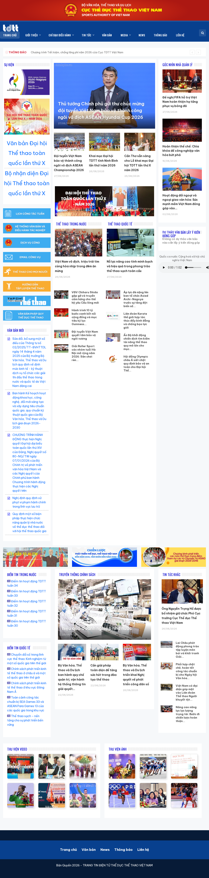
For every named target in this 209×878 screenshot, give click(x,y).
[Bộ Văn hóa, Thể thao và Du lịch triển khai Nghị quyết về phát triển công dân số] (137, 652)
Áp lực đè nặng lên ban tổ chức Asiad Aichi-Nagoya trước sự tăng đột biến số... (135, 299)
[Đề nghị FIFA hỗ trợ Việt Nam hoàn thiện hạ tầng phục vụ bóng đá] (182, 69)
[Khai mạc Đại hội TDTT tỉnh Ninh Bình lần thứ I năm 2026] (104, 142)
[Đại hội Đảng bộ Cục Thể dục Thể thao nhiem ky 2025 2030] (20, 756)
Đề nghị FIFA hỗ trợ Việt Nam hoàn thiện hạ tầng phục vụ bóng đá (180, 102)
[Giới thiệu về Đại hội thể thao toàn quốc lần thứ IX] (83, 785)
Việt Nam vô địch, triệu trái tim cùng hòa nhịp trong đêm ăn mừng (77, 266)
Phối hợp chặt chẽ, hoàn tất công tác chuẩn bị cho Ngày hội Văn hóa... (186, 671)
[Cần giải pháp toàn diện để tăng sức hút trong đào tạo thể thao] (104, 652)
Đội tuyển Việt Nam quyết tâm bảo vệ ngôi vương (85, 335)
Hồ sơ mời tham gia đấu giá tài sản (29, 52)
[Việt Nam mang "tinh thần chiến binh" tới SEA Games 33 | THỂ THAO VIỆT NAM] (51, 785)
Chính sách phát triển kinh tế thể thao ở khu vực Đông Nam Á (26, 687)
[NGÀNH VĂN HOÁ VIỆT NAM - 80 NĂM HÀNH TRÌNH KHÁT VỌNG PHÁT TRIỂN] (83, 756)
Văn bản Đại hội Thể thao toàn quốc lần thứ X (27, 153)
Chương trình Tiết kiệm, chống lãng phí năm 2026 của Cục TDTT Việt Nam (77, 52)
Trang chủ (68, 850)
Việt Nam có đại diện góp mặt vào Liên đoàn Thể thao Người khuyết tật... (187, 692)
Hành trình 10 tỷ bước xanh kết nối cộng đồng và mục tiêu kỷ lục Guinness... (84, 317)
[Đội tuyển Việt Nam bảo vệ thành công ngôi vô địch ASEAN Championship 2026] (69, 142)
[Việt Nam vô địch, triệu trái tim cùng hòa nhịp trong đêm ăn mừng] (78, 242)
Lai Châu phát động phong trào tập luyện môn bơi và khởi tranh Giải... (187, 649)
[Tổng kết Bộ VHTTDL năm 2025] (20, 785)
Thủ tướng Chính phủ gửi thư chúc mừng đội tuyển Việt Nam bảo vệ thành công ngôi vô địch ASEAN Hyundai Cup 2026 (101, 110)
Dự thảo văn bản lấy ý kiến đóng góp (181, 234)
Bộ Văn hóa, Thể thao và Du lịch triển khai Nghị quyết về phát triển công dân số (136, 675)
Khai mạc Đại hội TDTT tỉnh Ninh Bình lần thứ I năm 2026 (103, 160)
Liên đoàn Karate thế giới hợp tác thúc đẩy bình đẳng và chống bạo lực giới (136, 320)
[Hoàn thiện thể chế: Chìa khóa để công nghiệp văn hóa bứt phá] (182, 118)
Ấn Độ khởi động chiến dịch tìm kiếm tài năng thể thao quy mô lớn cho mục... (136, 342)
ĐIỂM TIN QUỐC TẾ (18, 647)
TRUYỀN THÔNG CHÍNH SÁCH (77, 574)
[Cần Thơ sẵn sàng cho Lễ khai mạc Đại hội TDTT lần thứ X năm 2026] (139, 142)
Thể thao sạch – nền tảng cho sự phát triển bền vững (25, 720)
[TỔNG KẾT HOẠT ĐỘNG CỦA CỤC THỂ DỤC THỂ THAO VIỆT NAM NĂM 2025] (51, 756)
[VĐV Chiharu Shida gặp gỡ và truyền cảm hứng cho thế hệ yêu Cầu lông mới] (61, 294)
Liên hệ (143, 850)
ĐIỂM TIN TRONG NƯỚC (21, 574)
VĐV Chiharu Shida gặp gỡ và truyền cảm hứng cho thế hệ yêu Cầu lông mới (85, 297)
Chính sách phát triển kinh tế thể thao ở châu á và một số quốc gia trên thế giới (26, 673)
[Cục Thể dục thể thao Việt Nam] (10, 28)
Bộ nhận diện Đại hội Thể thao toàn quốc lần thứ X (26, 183)
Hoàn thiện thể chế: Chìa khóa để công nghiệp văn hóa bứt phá (181, 151)
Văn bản (89, 850)
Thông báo (123, 850)
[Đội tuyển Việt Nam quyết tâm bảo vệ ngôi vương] (61, 334)
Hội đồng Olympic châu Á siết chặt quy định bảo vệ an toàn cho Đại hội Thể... (136, 363)
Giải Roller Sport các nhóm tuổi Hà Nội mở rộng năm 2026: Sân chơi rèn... (84, 353)
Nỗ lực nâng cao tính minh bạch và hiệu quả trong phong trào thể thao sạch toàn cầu (130, 266)
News (105, 850)
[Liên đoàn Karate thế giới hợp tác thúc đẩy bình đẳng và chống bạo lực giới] (113, 316)
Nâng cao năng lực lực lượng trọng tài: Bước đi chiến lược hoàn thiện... (188, 714)
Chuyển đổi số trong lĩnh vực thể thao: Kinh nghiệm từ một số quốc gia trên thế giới (26, 659)
